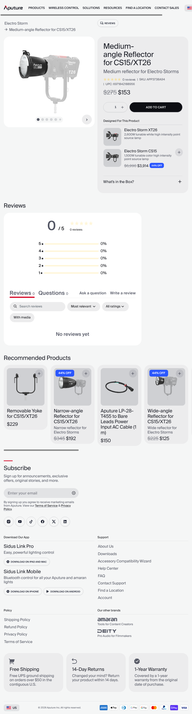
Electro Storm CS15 (140, 151)
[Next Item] (87, 119)
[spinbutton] (115, 107)
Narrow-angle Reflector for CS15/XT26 (68, 417)
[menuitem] (36, 8)
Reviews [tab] (22, 293)
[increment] (122, 107)
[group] (143, 622)
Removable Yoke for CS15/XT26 (24, 414)
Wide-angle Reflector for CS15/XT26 (160, 417)
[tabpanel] (73, 321)
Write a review (123, 293)
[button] (73, 244)
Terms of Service (46, 505)
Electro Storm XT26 (140, 130)
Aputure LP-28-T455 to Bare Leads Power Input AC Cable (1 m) (118, 422)
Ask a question (92, 293)
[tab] (53, 293)
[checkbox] (22, 317)
